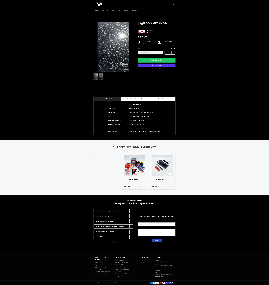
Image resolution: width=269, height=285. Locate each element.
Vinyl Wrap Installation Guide (122, 269)
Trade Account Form (120, 264)
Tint (113, 10)
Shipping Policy (98, 265)
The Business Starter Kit (104, 179)
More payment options (157, 68)
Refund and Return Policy (101, 267)
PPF (119, 10)
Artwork (134, 10)
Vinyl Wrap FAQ (118, 271)
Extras (126, 10)
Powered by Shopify (112, 282)
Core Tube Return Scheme (121, 262)
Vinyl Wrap (105, 10)
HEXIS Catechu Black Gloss (152, 23)
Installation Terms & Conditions (103, 271)
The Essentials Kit (130, 179)
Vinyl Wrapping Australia (103, 282)
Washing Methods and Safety (122, 276)
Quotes (97, 10)
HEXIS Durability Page (120, 267)
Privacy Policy (98, 269)
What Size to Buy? (119, 260)
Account (172, 10)
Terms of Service (99, 262)
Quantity (171, 49)
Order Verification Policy (101, 273)
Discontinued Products (120, 273)
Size (139, 49)
